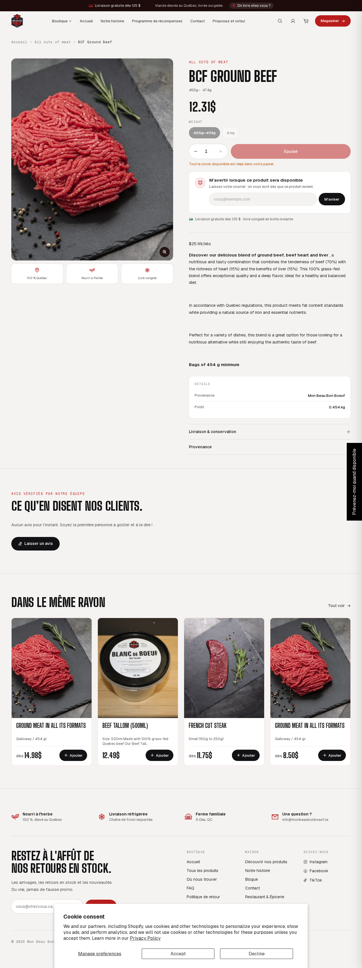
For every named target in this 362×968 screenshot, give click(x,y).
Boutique (60, 20)
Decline (257, 954)
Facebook (319, 870)
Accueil (86, 20)
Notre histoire (112, 20)
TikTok (315, 880)
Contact (197, 20)
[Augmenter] (220, 151)
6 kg (230, 132)
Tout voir (336, 605)
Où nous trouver (202, 879)
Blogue (251, 879)
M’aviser (331, 199)
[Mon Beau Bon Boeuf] (17, 21)
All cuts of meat (53, 42)
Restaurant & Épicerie (264, 896)
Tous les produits (202, 870)
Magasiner (330, 20)
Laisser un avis (38, 543)
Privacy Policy (145, 938)
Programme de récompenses (157, 20)
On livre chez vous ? (254, 5)
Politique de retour (203, 896)
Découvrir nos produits (266, 861)
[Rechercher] (280, 21)
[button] (92, 159)
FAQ (190, 888)
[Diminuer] (195, 151)
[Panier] (306, 21)
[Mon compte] (293, 21)
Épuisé (291, 151)
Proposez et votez (229, 20)
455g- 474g (204, 132)
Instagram (318, 861)
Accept (178, 954)
